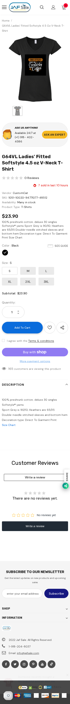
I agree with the (17, 341)
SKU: (5, 197)
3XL (46, 282)
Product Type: (11, 207)
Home (6, 20)
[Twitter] (15, 664)
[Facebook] (6, 664)
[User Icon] (53, 7)
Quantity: (9, 302)
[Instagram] (24, 664)
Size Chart (9, 425)
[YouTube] (42, 664)
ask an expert (54, 134)
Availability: (9, 202)
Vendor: (7, 193)
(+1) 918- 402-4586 (24, 139)
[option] (35, 69)
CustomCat (20, 193)
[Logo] (19, 7)
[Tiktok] (51, 664)
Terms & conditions (41, 341)
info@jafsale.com (28, 653)
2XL (28, 282)
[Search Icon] (42, 7)
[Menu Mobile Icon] (4, 7)
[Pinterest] (33, 664)
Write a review (35, 477)
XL (9, 282)
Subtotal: (9, 293)
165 (10, 369)
